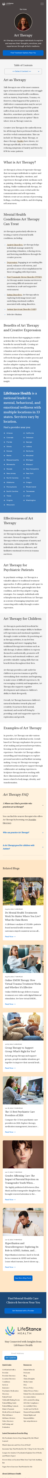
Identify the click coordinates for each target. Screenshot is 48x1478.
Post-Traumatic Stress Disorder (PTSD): (24, 277)
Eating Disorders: (14, 295)
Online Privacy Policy (30, 1391)
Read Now (9, 937)
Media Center (28, 1382)
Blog (25, 1376)
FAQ (25, 1385)
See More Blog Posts (23, 1278)
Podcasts (26, 1373)
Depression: (12, 263)
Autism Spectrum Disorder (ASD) (21, 310)
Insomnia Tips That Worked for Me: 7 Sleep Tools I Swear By (23, 1449)
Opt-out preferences (30, 1421)
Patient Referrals (29, 1370)
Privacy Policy (28, 1388)
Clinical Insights (29, 1379)
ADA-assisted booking (31, 1400)
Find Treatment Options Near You (23, 53)
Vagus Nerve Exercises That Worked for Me (17, 1467)
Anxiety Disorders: (15, 245)
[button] (8, 1376)
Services (23, 9)
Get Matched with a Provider (23, 1311)
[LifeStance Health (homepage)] (7, 3)
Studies (20, 141)
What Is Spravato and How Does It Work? (16, 1445)
